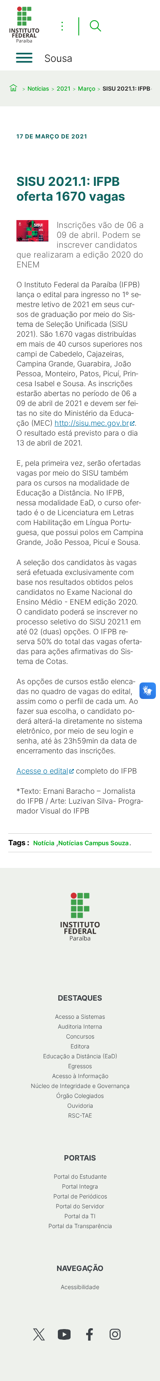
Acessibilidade (80, 1286)
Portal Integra (80, 1186)
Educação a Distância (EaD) (80, 1056)
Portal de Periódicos (80, 1196)
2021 (64, 88)
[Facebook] (89, 1334)
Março (86, 88)
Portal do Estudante (80, 1176)
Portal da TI (80, 1215)
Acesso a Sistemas (80, 1016)
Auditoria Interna (80, 1026)
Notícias (38, 88)
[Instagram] (115, 1334)
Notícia (44, 843)
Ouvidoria (80, 1105)
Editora (80, 1046)
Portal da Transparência (80, 1225)
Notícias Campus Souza (93, 843)
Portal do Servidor (80, 1206)
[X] (38, 1334)
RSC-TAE (80, 1115)
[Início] (24, 41)
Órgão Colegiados (80, 1095)
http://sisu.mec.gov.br (92, 423)
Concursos (80, 1036)
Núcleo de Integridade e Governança (80, 1085)
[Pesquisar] (95, 26)
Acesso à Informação (80, 1075)
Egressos (80, 1065)
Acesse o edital (42, 771)
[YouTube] (64, 1334)
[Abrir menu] (24, 57)
